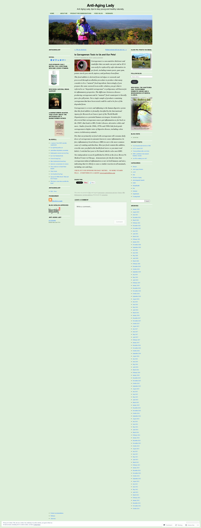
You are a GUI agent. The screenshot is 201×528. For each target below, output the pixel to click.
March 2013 (136, 462)
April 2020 (135, 258)
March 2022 (136, 220)
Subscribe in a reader (57, 201)
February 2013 (136, 465)
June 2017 (135, 331)
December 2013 (137, 440)
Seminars (135, 191)
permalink (105, 195)
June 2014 (135, 424)
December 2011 (137, 503)
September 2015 (137, 386)
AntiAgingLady (54, 50)
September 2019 (137, 272)
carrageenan (101, 192)
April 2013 (135, 459)
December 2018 (137, 288)
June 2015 (135, 394)
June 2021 (135, 231)
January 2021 (136, 242)
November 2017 (137, 321)
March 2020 (136, 261)
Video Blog (98, 13)
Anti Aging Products (138, 169)
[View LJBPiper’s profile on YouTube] (60, 60)
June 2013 (135, 454)
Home (52, 13)
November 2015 (137, 380)
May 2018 (135, 307)
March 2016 (136, 370)
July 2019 (135, 274)
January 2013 (136, 467)
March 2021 (136, 236)
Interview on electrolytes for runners (60, 164)
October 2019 (136, 269)
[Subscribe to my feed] (50, 201)
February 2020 (136, 263)
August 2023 (136, 212)
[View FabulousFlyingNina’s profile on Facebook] (51, 60)
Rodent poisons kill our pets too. (116, 50)
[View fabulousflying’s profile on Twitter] (54, 60)
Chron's (120, 192)
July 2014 (135, 421)
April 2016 (135, 367)
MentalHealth (136, 185)
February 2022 (136, 223)
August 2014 (136, 418)
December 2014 (137, 408)
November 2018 (137, 291)
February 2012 (136, 497)
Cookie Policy (37, 524)
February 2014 (136, 435)
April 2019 (135, 280)
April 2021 (135, 233)
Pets (134, 188)
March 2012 (136, 495)
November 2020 (137, 244)
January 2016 (136, 375)
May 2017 (135, 334)
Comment (119, 222)
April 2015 (135, 399)
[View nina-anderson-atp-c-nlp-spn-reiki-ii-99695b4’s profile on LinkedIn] (58, 60)
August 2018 (136, 299)
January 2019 (136, 285)
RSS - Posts (54, 191)
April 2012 (135, 492)
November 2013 (137, 443)
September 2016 (137, 353)
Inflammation (78, 195)
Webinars (109, 13)
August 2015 (136, 389)
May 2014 (135, 427)
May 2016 (135, 364)
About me (63, 13)
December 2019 (137, 266)
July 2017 (135, 329)
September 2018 (137, 296)
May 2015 (135, 397)
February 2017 (136, 340)
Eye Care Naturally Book (57, 156)
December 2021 (137, 225)
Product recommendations (80, 13)
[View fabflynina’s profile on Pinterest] (56, 60)
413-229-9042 (52, 220)
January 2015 (136, 405)
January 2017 (136, 342)
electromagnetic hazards (138, 180)
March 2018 (136, 312)
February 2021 (136, 239)
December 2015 (137, 378)
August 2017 (136, 326)
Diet (89, 192)
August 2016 (136, 356)
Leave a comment (98, 57)
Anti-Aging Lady (100, 5)
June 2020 (135, 253)
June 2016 (135, 361)
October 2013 (136, 446)
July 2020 (135, 250)
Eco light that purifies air (57, 147)
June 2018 (135, 304)
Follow (134, 82)
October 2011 (136, 508)
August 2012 (136, 481)
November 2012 (137, 473)
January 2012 (136, 500)
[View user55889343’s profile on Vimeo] (63, 60)
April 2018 (135, 310)
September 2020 (137, 247)
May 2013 (135, 457)
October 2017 (136, 323)
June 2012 (135, 487)
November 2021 (137, 228)
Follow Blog (136, 73)
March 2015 (136, 402)
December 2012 (137, 470)
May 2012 (135, 489)
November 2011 (137, 506)
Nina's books (54, 171)
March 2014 (136, 432)
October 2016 (136, 350)
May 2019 (135, 277)
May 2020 (135, 255)
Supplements (136, 194)
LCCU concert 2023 (138, 148)
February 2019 (136, 282)
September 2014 (137, 416)
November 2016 (137, 348)
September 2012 (137, 478)
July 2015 (135, 391)
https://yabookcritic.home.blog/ (58, 161)
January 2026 (136, 209)
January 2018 (136, 315)
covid (134, 172)
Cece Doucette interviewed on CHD (142, 145)
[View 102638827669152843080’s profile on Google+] (65, 60)
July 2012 (135, 484)
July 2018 (135, 302)
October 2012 (136, 476)
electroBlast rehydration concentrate (59, 150)
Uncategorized (136, 196)
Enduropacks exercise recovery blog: (60, 153)
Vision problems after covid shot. (141, 151)
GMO (134, 183)
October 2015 (136, 383)
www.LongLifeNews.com (107, 173)
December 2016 (137, 345)
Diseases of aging (137, 177)
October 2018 (136, 293)
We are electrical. (80, 50)
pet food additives (88, 195)
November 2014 (137, 410)
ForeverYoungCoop (56, 158)
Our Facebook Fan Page (57, 174)
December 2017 (137, 318)
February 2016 (136, 372)
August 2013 (136, 448)
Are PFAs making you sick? (140, 158)
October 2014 (136, 413)
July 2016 (135, 359)
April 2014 (135, 429)
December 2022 (137, 217)
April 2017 (135, 337)
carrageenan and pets (111, 192)
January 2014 (136, 438)
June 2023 (135, 214)
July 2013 (135, 451)
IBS (124, 192)
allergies (135, 166)
